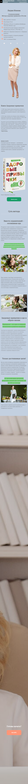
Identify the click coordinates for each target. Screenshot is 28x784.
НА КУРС (14, 732)
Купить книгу (14, 199)
